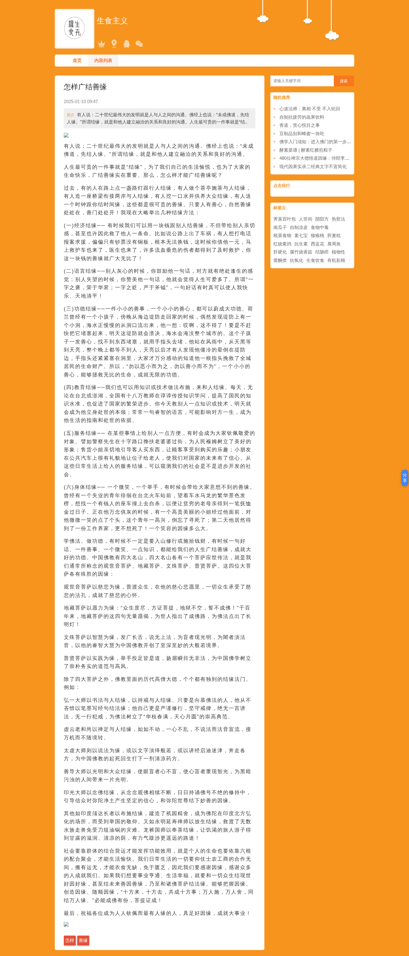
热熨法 (338, 218)
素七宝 (301, 235)
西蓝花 (317, 243)
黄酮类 (280, 260)
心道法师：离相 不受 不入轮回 (309, 108)
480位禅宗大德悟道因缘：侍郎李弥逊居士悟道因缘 (330, 158)
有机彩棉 (336, 260)
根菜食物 (282, 235)
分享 (405, 478)
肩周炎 (334, 243)
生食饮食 (315, 260)
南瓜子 (280, 227)
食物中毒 (320, 227)
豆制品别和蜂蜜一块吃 (301, 133)
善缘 (83, 940)
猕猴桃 (317, 235)
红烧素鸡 (282, 243)
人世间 (305, 218)
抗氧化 (296, 260)
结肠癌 (322, 251)
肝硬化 (280, 251)
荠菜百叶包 (284, 218)
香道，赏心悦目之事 (299, 125)
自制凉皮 (299, 227)
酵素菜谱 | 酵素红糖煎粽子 (305, 150)
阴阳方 (322, 218)
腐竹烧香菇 (301, 251)
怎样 (69, 940)
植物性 (338, 251)
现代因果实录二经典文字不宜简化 (313, 166)
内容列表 (103, 60)
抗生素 (301, 243)
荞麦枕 (334, 235)
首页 (77, 60)
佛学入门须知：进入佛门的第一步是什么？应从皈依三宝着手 (340, 141)
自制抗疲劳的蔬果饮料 (301, 117)
